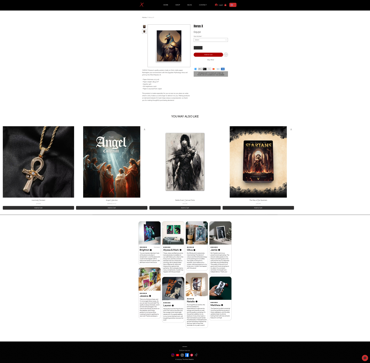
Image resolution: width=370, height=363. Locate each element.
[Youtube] (177, 355)
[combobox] (211, 40)
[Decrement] (195, 47)
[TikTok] (196, 355)
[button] (225, 4)
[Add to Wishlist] (226, 55)
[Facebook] (187, 355)
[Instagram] (173, 355)
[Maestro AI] (182, 355)
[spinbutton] (198, 47)
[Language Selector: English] (232, 5)
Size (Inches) (198, 36)
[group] (185, 168)
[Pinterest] (192, 355)
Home (144, 17)
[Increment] (201, 47)
